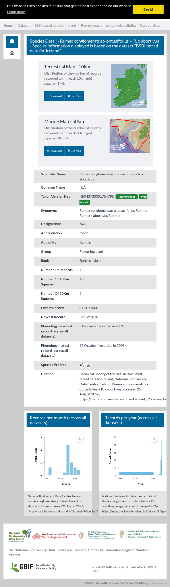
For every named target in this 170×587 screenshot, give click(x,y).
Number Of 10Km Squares (55, 281)
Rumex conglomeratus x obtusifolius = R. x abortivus (120, 25)
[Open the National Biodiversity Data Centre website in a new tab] (20, 538)
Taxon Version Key (55, 196)
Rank (45, 260)
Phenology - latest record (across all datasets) (55, 350)
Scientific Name (53, 174)
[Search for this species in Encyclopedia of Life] (88, 364)
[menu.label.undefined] (79, 438)
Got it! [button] (148, 9)
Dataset (23, 25)
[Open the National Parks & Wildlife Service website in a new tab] (140, 538)
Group (46, 251)
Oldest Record (52, 308)
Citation (47, 374)
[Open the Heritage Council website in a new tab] (53, 538)
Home (8, 25)
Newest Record (53, 317)
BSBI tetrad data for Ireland (55, 25)
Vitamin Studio (158, 583)
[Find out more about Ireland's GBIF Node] (32, 566)
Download (55, 96)
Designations (51, 223)
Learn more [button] (16, 12)
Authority (48, 242)
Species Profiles (53, 364)
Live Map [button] (75, 96)
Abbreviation (51, 233)
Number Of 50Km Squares (55, 295)
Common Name (53, 187)
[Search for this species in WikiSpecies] (82, 364)
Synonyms (49, 210)
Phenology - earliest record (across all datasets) (56, 331)
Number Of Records (57, 270)
